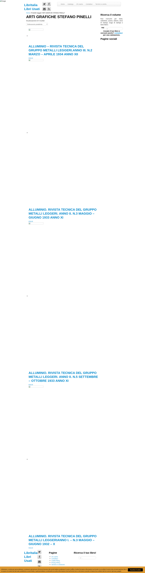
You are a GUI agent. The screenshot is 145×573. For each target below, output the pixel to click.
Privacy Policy (55, 563)
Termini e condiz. (101, 4)
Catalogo (70, 4)
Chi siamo (79, 4)
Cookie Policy (55, 561)
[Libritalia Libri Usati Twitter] (44, 4)
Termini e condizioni (58, 565)
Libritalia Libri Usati (30, 556)
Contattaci (89, 4)
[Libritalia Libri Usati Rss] (49, 9)
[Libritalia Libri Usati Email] (44, 9)
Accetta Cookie (135, 570)
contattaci (118, 33)
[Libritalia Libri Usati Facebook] (49, 4)
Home (63, 4)
